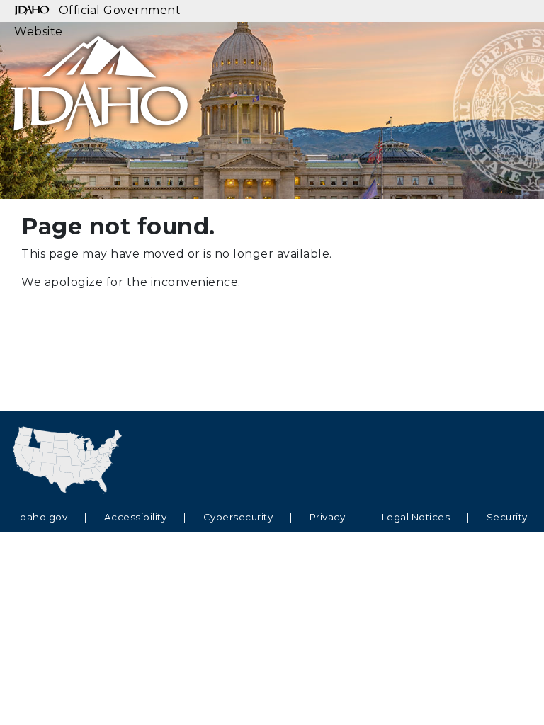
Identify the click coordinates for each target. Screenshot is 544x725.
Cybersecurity (238, 517)
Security (507, 517)
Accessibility (135, 517)
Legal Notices (416, 517)
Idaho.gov (42, 517)
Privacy (328, 517)
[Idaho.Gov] (99, 76)
